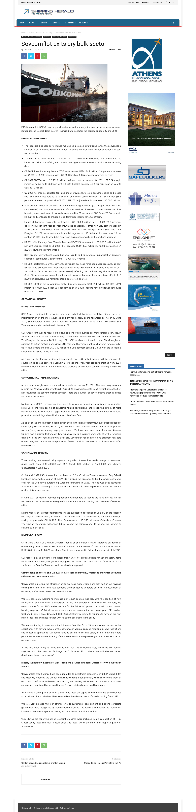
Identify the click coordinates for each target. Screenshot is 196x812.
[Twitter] (173, 2)
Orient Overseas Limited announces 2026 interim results (152, 403)
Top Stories (72, 37)
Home (23, 32)
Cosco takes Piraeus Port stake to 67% (102, 763)
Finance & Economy (44, 32)
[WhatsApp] (44, 56)
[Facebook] (166, 2)
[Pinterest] (37, 56)
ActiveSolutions (67, 808)
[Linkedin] (169, 2)
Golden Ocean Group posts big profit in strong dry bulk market (43, 764)
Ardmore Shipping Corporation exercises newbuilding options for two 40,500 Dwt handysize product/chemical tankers (148, 393)
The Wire (63, 37)
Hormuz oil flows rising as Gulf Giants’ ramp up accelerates (151, 373)
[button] (172, 22)
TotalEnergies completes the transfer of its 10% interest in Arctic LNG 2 (151, 382)
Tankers (55, 37)
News (31, 32)
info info (27, 49)
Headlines (46, 37)
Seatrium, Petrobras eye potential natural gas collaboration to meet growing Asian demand (150, 412)
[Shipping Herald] (49, 12)
